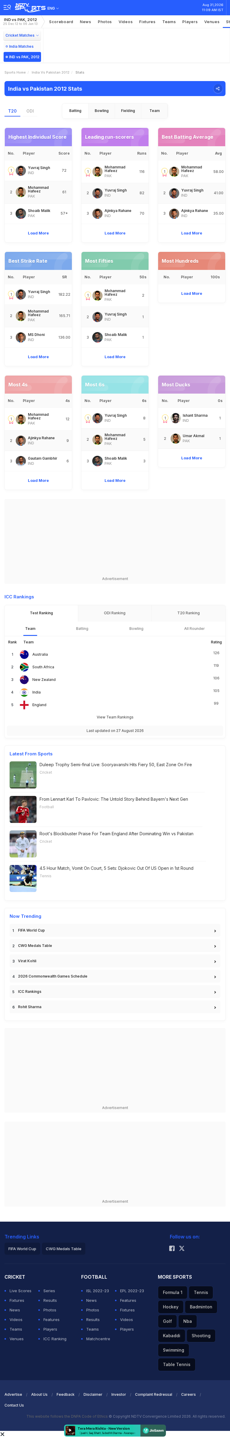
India (36, 692)
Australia (40, 654)
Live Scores (20, 1290)
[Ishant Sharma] (175, 418)
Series (49, 1290)
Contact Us (14, 1405)
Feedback (66, 1394)
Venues (212, 21)
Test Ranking (41, 613)
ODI (30, 110)
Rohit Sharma (29, 1007)
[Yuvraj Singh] (21, 170)
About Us (39, 1394)
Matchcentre (98, 1338)
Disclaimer (93, 1394)
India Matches (21, 46)
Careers (188, 1394)
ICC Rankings (29, 991)
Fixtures (147, 21)
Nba (187, 1321)
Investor (118, 1394)
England (39, 705)
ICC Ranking (54, 1338)
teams (169, 21)
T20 (12, 110)
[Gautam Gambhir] (21, 461)
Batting (75, 110)
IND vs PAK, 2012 (20, 21)
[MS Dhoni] (21, 337)
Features (51, 1319)
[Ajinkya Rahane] (97, 213)
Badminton (201, 1306)
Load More (38, 233)
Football (47, 807)
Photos (105, 21)
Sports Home (15, 72)
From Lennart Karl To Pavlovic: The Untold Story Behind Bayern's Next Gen (114, 799)
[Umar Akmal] (175, 438)
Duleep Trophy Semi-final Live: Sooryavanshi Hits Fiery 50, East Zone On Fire (116, 764)
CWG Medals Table (35, 945)
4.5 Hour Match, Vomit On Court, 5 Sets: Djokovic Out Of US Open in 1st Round (116, 868)
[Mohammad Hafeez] (21, 192)
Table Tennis (176, 1364)
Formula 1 (172, 1292)
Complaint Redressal (153, 1394)
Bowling (102, 110)
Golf (167, 1321)
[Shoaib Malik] (21, 213)
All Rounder (194, 628)
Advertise (13, 1394)
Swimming (173, 1350)
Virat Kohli (27, 961)
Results (50, 1300)
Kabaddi (171, 1335)
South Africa (43, 667)
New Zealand (44, 679)
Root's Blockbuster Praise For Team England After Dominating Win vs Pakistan (116, 833)
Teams (16, 1329)
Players (50, 1329)
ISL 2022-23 (97, 1290)
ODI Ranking (114, 613)
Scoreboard (61, 21)
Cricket (46, 772)
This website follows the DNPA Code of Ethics (67, 1416)
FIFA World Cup (31, 930)
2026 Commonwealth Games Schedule (52, 976)
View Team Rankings (115, 717)
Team (154, 110)
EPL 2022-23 (132, 1290)
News (85, 21)
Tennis (46, 876)
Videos (126, 21)
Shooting (201, 1335)
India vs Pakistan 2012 (50, 72)
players (190, 21)
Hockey (170, 1306)
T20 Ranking (188, 613)
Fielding (128, 110)
